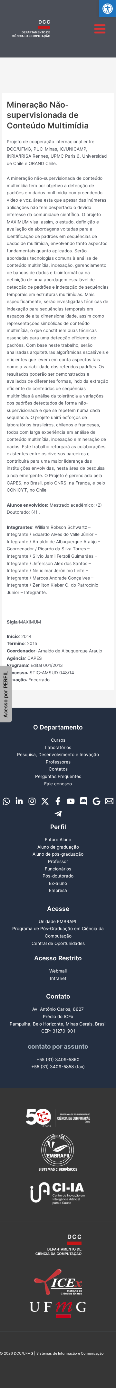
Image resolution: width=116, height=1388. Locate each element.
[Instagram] (32, 801)
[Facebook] (58, 801)
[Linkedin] (19, 801)
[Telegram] (58, 813)
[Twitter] (45, 801)
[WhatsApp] (6, 801)
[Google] (96, 801)
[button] (107, 8)
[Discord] (83, 801)
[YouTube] (70, 801)
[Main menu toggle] (100, 29)
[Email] (109, 801)
